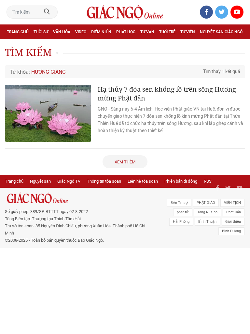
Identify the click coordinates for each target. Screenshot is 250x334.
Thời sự (41, 32)
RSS (208, 181)
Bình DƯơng (231, 231)
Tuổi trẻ (167, 32)
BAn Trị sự (179, 203)
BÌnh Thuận (207, 222)
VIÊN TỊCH (232, 203)
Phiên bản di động (180, 181)
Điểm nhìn (101, 32)
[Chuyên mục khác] (238, 46)
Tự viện (187, 32)
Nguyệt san (40, 181)
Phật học (125, 32)
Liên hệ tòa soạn (143, 181)
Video (80, 32)
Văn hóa (61, 32)
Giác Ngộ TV (68, 181)
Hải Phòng (181, 222)
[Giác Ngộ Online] (77, 198)
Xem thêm (125, 161)
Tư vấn (147, 32)
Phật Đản (233, 212)
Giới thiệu (233, 222)
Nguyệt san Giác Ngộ (221, 32)
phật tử (182, 212)
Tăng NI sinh (207, 212)
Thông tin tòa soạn (104, 181)
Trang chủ (18, 32)
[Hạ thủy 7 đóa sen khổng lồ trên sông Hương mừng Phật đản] (48, 113)
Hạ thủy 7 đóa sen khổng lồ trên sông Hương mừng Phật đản (167, 93)
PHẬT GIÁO (206, 203)
